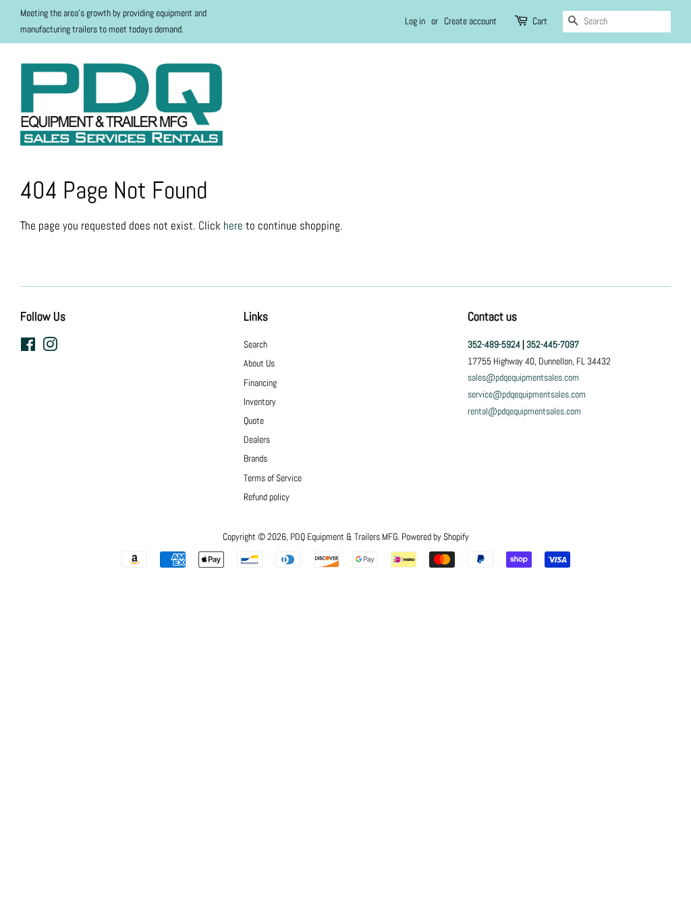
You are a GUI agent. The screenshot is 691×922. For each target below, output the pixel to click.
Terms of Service (273, 478)
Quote (254, 420)
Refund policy (266, 497)
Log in (415, 21)
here (233, 225)
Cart (539, 21)
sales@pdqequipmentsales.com (523, 377)
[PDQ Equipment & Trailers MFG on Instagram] (50, 347)
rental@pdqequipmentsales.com (524, 411)
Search (255, 344)
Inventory (260, 402)
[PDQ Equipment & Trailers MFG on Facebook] (28, 347)
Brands (255, 458)
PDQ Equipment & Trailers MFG (343, 537)
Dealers (257, 439)
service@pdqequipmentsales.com (527, 394)
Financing (260, 383)
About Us (259, 363)
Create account (470, 21)
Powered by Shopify (435, 537)
